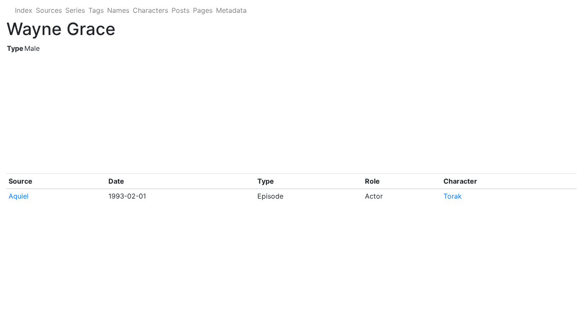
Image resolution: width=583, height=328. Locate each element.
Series (75, 10)
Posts (180, 10)
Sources (49, 10)
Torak (452, 196)
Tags (96, 10)
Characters (150, 10)
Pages (203, 10)
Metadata (231, 10)
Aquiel (19, 196)
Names (118, 10)
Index (23, 10)
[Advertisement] (262, 113)
